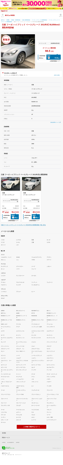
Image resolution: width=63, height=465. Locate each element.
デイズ (33, 374)
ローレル (3, 422)
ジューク (3, 358)
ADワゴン (3, 313)
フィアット (34, 282)
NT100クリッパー (51, 313)
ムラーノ (18, 412)
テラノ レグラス (51, 376)
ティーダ (49, 370)
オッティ (18, 335)
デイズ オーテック (52, 374)
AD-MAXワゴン (35, 310)
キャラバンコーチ (36, 337)
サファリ (3, 355)
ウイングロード (51, 326)
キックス (34, 335)
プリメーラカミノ (36, 394)
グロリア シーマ (5, 348)
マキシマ (49, 409)
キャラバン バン (20, 337)
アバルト (3, 282)
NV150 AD (34, 315)
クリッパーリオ (20, 346)
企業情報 (3, 442)
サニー (2, 351)
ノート (2, 379)
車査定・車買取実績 (15, 20)
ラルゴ (33, 414)
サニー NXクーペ (20, 351)
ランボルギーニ (36, 284)
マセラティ (4, 284)
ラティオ (3, 414)
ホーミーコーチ (36, 405)
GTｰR (33, 313)
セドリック (4, 364)
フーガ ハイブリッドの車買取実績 (39, 20)
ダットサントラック (21, 370)
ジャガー (3, 275)
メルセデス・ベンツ (6, 257)
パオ (33, 379)
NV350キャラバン (21, 320)
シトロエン (4, 291)
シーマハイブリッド (37, 355)
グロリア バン (20, 348)
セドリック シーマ (21, 364)
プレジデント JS (5, 405)
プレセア (18, 405)
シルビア (18, 358)
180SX (2, 310)
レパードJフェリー (52, 419)
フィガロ (49, 386)
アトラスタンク (36, 324)
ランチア (18, 284)
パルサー (49, 381)
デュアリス (19, 376)
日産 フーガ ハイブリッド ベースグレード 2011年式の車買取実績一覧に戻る (23, 225)
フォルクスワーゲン (37, 257)
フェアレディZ (35, 390)
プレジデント (50, 403)
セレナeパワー (50, 367)
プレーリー (4, 403)
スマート (49, 259)
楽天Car (3, 20)
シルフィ (34, 358)
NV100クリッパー (5, 315)
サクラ (48, 348)
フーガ (2, 390)
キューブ (3, 342)
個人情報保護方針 (10, 442)
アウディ (49, 257)
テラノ (33, 376)
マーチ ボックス (20, 409)
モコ (33, 412)
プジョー (18, 291)
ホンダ (48, 239)
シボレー (49, 266)
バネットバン (35, 381)
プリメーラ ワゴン (5, 394)
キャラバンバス (51, 337)
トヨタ (2, 239)
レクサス (18, 239)
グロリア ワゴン (36, 348)
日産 (33, 239)
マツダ (2, 242)
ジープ (33, 266)
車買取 (7, 20)
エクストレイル (20, 331)
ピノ (33, 386)
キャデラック (4, 266)
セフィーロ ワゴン (21, 367)
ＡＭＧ (33, 259)
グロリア (49, 346)
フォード (34, 269)
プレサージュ (35, 403)
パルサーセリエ (5, 386)
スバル (18, 242)
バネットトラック (20, 381)
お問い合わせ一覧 (10, 454)
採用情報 (17, 442)
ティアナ (34, 370)
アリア (18, 326)
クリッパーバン (5, 346)
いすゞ (18, 245)
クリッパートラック (52, 342)
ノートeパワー (20, 379)
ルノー (33, 291)
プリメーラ (49, 390)
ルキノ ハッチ (4, 419)
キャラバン (49, 335)
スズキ (48, 242)
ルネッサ (18, 419)
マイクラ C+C (35, 409)
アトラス (18, 324)
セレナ (33, 367)
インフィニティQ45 (37, 326)
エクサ (2, 331)
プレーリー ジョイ (21, 403)
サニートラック (51, 351)
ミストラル (4, 412)
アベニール (49, 324)
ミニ (17, 259)
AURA (17, 313)
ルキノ (33, 417)
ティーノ (18, 374)
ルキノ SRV (50, 417)
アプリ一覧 (4, 454)
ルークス (18, 417)
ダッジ (2, 269)
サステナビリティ (18, 454)
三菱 (33, 242)
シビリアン (49, 355)
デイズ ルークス (5, 376)
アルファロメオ (20, 282)
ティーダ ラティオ (5, 374)
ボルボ (2, 298)
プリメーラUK (20, 394)
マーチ (2, 409)
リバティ (3, 417)
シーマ (18, 355)
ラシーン (49, 412)
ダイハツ (3, 245)
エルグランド (50, 331)
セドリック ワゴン (36, 364)
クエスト (34, 342)
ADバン (49, 310)
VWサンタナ (4, 324)
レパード (34, 419)
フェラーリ (49, 282)
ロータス (34, 275)
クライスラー (19, 266)
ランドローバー (20, 275)
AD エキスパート (20, 310)
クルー (33, 346)
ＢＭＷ (18, 257)
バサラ (48, 379)
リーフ (48, 414)
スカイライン (50, 358)
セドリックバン (51, 364)
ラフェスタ (19, 414)
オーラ (2, 335)
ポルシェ (3, 259)
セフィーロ (4, 367)
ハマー (18, 269)
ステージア (49, 360)
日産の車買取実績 (26, 20)
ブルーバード (4, 398)
